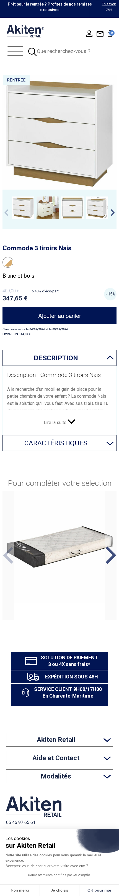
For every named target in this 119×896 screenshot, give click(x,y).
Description (56, 358)
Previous (6, 212)
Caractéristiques (55, 443)
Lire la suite (56, 422)
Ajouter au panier (59, 315)
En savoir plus (109, 6)
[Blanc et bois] (7, 262)
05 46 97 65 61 (20, 822)
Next (113, 212)
